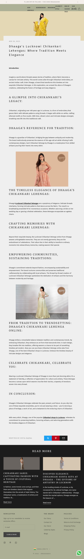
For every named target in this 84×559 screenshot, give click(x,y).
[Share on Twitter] (48, 438)
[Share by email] (63, 438)
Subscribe (12, 534)
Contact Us (48, 522)
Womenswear (41, 7)
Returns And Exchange (72, 522)
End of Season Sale (67, 8)
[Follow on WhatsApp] (16, 543)
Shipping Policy (69, 526)
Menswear (51, 7)
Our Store (47, 526)
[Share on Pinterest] (56, 438)
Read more (8, 502)
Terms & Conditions (71, 518)
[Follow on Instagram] (5, 543)
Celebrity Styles (49, 530)
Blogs (46, 534)
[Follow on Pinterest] (10, 543)
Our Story (47, 518)
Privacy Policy (69, 530)
